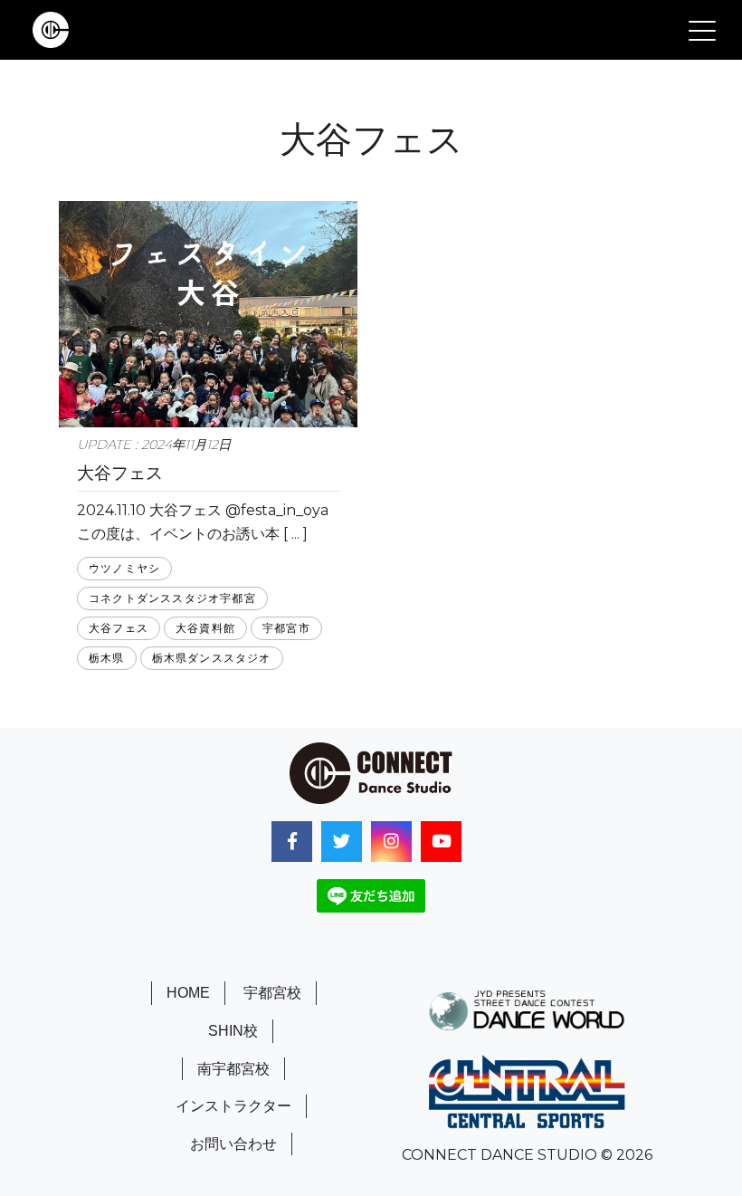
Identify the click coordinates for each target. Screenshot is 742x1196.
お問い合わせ (233, 1144)
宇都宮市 (286, 628)
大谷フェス (118, 628)
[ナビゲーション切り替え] (702, 29)
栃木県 (107, 658)
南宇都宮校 (233, 1068)
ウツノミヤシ (124, 568)
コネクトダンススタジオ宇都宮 (172, 598)
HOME (188, 992)
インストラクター (233, 1106)
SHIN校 (233, 1030)
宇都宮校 (272, 992)
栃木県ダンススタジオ (211, 658)
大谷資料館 (205, 628)
